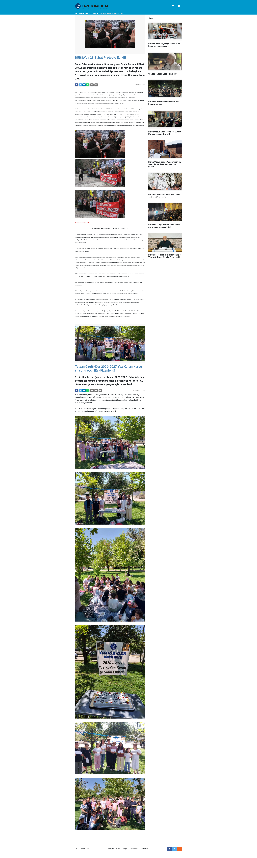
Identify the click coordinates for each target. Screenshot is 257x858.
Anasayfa (110, 849)
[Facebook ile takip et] (169, 849)
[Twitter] (80, 84)
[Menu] (173, 6)
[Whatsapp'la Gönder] (87, 84)
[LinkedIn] (84, 84)
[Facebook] (76, 84)
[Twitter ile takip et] (174, 849)
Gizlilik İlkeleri (134, 849)
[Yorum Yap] (100, 390)
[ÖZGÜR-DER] (92, 6)
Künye (118, 849)
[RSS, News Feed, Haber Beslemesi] (179, 849)
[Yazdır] (96, 84)
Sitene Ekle (144, 849)
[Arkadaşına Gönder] (92, 84)
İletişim (125, 849)
